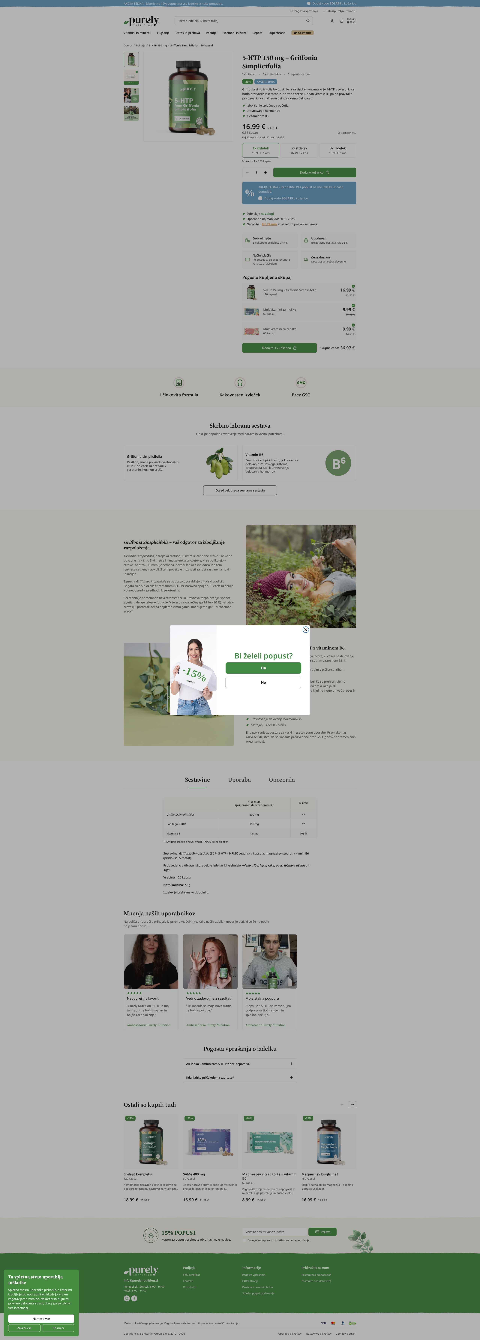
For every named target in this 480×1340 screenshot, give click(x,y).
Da (263, 667)
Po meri (58, 1328)
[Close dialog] (306, 630)
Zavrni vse (24, 1328)
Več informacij (18, 1308)
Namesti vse (41, 1319)
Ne (263, 682)
